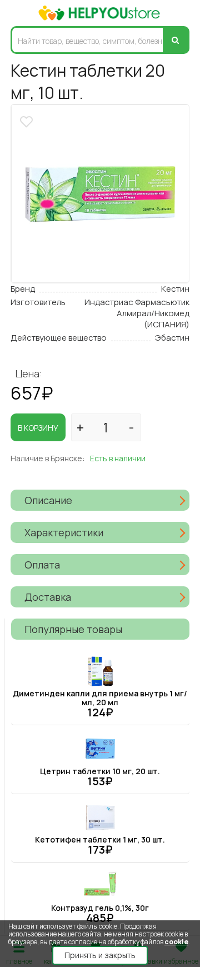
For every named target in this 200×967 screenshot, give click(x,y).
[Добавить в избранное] (27, 120)
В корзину (38, 427)
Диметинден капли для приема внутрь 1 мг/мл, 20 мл (100, 697)
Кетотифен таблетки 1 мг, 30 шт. (100, 839)
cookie (176, 941)
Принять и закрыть (100, 955)
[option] (100, 193)
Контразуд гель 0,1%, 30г (100, 908)
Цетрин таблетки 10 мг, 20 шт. (100, 771)
